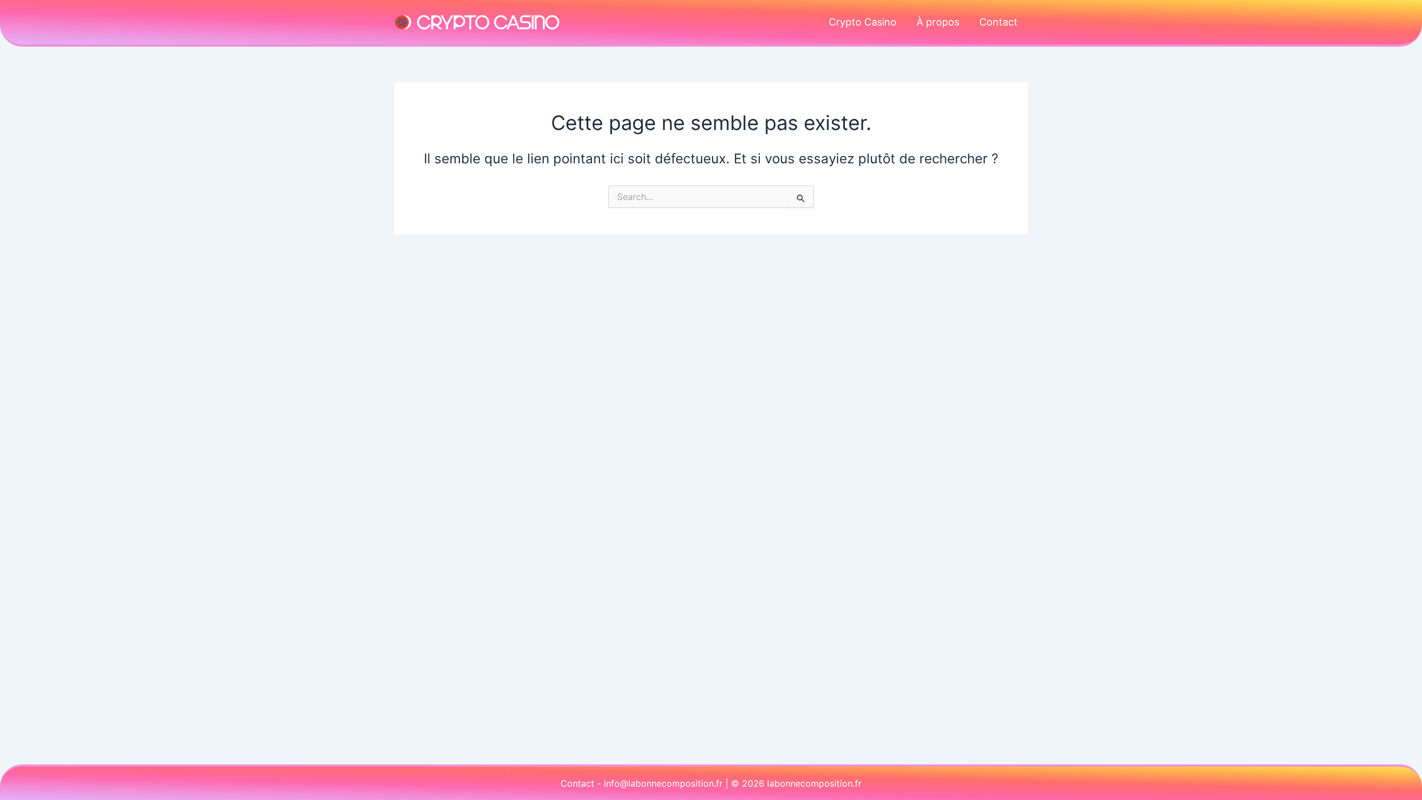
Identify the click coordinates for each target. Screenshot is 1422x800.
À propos (938, 22)
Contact (998, 22)
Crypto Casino (863, 22)
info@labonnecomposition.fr (663, 783)
